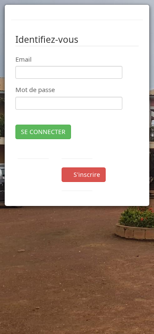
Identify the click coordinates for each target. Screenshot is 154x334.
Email (23, 59)
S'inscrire (86, 174)
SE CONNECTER (43, 132)
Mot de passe (35, 89)
